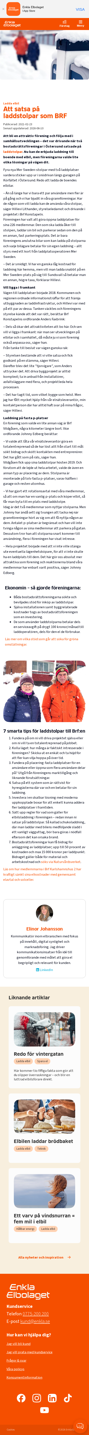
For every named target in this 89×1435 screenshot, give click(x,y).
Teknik (41, 1149)
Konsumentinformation (24, 1377)
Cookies (11, 1430)
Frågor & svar (16, 1360)
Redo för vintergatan (39, 1054)
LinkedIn (46, 970)
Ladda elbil (11, 104)
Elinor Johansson (44, 929)
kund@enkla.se (35, 1321)
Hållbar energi (25, 1229)
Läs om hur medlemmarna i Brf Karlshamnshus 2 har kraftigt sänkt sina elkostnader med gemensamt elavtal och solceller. (42, 874)
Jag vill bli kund (18, 1343)
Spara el (42, 1061)
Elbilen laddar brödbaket (43, 1141)
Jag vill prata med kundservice (29, 1352)
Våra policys (15, 1369)
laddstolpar (12, 151)
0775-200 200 (36, 1313)
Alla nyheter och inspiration (40, 1257)
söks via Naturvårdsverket (61, 861)
